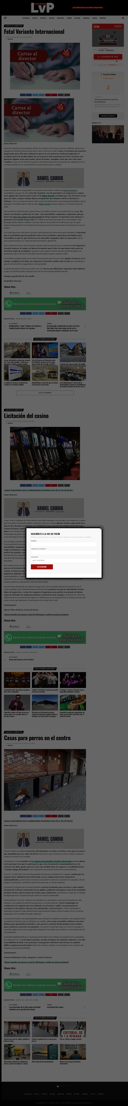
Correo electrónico (38, 549)
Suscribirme (42, 567)
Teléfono (34, 557)
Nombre (33, 541)
